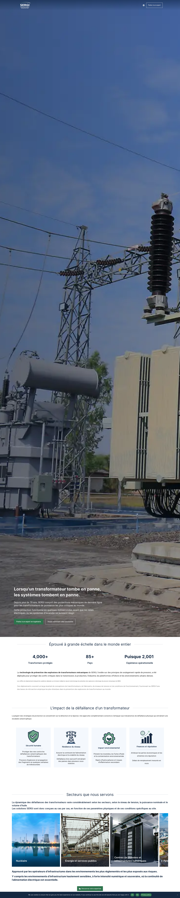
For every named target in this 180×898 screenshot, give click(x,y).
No (137, 895)
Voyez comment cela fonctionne (60, 622)
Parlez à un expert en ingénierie (28, 622)
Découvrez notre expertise (91, 889)
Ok (132, 895)
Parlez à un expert (154, 5)
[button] (9, 840)
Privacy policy (146, 895)
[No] (177, 895)
